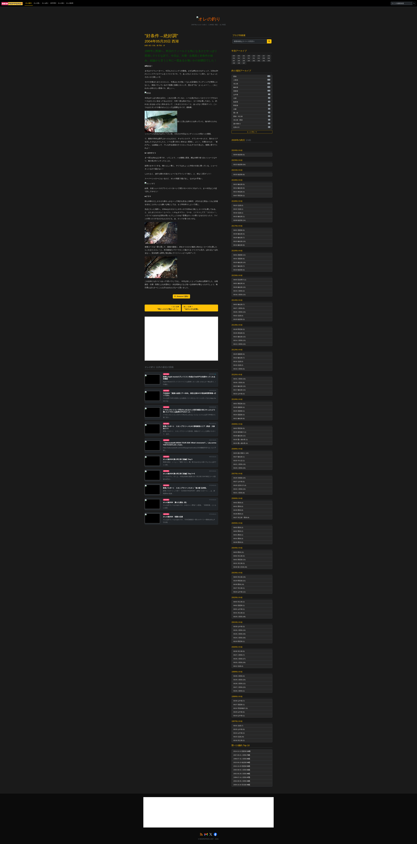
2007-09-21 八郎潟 (241, 755)
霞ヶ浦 (251, 113)
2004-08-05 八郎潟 (241, 781)
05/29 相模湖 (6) (239, 354)
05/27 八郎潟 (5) (239, 308)
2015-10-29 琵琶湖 (241, 766)
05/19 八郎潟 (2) (239, 291)
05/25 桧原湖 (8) (239, 174)
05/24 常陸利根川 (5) (240, 708)
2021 (243, 55)
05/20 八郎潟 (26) (239, 468)
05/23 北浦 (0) (238, 205)
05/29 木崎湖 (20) (239, 478)
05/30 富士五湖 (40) (240, 567)
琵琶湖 (251, 91)
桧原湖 (251, 102)
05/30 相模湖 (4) (239, 407)
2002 (258, 60)
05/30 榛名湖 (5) (239, 234)
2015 (233, 58)
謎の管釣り (251, 123)
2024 (233, 55)
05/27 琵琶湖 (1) (239, 704)
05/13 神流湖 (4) (239, 192)
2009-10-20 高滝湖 (241, 785)
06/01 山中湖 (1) (239, 609)
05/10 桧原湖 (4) (239, 270)
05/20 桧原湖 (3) (239, 319)
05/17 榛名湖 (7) (239, 266)
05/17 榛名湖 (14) (239, 390)
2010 (258, 58)
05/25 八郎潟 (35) (239, 662)
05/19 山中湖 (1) (239, 716)
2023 (238, 55)
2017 (263, 55)
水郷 (251, 109)
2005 (243, 60)
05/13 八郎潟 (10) (239, 344)
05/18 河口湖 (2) (239, 740)
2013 (243, 58)
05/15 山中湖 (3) (239, 394)
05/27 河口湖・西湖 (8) (241, 517)
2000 (268, 60)
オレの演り (61, 3)
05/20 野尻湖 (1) (239, 641)
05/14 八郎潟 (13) (239, 340)
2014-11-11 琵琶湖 (242, 751)
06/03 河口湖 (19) (239, 577)
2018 (258, 55)
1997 (243, 63)
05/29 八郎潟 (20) (239, 680)
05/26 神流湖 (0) (239, 333)
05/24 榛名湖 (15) (239, 386)
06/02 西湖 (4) (238, 502)
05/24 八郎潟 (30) (239, 638)
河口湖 (251, 83)
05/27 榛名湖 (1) (239, 457)
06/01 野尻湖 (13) (239, 559)
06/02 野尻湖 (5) (239, 428)
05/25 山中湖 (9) (239, 729)
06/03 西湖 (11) (238, 552)
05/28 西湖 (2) (238, 514)
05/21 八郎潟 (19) (239, 464)
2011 (253, 58)
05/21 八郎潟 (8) (239, 493)
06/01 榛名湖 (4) (239, 283)
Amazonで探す (183, 296)
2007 (233, 60)
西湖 (251, 76)
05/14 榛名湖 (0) (239, 188)
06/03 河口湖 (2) (239, 602)
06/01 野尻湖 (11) (239, 403)
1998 (238, 63)
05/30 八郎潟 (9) (239, 382)
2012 (248, 58)
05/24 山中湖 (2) (239, 733)
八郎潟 (251, 80)
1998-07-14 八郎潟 (241, 777)
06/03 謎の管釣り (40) (241, 453)
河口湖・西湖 (251, 120)
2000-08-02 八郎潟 (241, 770)
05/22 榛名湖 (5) (239, 184)
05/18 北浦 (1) (238, 213)
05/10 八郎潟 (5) (239, 369)
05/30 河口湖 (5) (239, 651)
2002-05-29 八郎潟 (241, 774)
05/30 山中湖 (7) (239, 701)
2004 (248, 60)
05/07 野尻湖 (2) (239, 195)
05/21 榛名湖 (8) (239, 418)
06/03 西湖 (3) (238, 527)
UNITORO (53, 3)
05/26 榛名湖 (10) (239, 287)
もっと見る (251, 132)
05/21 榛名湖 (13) (239, 337)
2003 (253, 60)
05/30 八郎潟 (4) (239, 676)
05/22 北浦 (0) (238, 316)
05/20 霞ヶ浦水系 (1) (240, 439)
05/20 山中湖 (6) (239, 712)
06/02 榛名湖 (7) (239, 304)
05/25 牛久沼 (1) (239, 460)
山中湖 (251, 94)
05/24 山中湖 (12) (239, 592)
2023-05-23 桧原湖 (241, 762)
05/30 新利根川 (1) (239, 432)
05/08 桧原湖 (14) (239, 220)
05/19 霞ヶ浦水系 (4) (240, 443)
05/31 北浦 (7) (238, 726)
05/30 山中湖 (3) (239, 626)
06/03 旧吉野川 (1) (239, 280)
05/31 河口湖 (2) (239, 613)
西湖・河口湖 (251, 116)
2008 (268, 58)
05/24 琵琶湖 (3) (239, 415)
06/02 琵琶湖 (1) (239, 605)
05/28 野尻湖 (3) (239, 329)
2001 (263, 60)
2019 (253, 55)
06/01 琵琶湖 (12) (239, 255)
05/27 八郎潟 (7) (239, 655)
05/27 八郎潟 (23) (239, 687)
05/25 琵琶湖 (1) (239, 411)
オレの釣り (28, 3)
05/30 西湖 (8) (238, 510)
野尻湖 (251, 105)
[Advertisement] (181, 339)
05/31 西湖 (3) (238, 538)
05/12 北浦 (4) (238, 666)
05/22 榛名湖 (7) (239, 358)
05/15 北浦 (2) (238, 365)
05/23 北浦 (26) (238, 737)
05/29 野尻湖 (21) (239, 581)
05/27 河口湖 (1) (239, 588)
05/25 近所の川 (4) (239, 485)
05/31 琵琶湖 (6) (239, 259)
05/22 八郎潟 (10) (239, 489)
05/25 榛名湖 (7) (239, 237)
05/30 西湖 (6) (238, 542)
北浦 (251, 98)
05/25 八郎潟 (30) (239, 634)
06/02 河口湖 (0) (239, 556)
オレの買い (37, 3)
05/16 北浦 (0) (238, 361)
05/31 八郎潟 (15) (239, 379)
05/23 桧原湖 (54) (239, 164)
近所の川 (251, 127)
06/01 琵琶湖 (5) (239, 230)
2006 (238, 60)
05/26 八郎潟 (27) (239, 659)
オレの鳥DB (69, 3)
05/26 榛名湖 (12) (239, 436)
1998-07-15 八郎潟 (241, 759)
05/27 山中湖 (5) (239, 481)
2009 (263, 58)
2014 (238, 58)
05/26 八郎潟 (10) (239, 312)
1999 (233, 63)
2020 (248, 55)
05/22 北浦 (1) (238, 209)
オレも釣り (45, 3)
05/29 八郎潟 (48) (239, 617)
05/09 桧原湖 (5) (239, 154)
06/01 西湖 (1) (238, 535)
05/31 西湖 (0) (238, 506)
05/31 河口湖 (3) (239, 563)
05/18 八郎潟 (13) (239, 294)
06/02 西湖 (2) (238, 531)
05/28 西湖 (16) (238, 584)
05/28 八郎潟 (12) (239, 683)
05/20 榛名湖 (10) (239, 262)
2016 (268, 55)
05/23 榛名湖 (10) (239, 241)
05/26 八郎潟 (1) (239, 691)
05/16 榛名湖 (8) (239, 245)
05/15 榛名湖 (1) (239, 216)
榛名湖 (251, 87)
